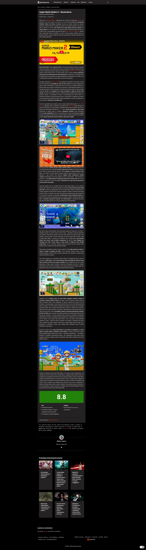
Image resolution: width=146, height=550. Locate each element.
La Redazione (61, 537)
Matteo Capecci (43, 16)
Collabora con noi (42, 539)
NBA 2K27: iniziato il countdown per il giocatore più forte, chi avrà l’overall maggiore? (77, 477)
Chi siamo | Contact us (43, 537)
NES (78, 31)
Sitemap (106, 537)
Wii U (60, 109)
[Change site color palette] (142, 547)
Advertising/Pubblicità (52, 539)
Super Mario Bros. (70, 31)
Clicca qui (66, 428)
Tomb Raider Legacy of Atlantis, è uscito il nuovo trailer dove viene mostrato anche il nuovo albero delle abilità (61, 479)
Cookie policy (88, 537)
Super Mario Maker (73, 71)
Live (78, 2)
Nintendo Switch (55, 81)
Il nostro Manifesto (53, 537)
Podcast (73, 2)
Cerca (90, 2)
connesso (45, 531)
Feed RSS (101, 537)
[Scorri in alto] (142, 545)
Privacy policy (95, 537)
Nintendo (79, 20)
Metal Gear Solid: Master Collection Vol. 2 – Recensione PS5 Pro (45, 507)
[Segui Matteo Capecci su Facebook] (61, 447)
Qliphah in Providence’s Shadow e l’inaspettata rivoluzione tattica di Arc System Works (76, 509)
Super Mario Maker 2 (50, 20)
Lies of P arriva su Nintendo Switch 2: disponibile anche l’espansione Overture (61, 509)
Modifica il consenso (79, 537)
